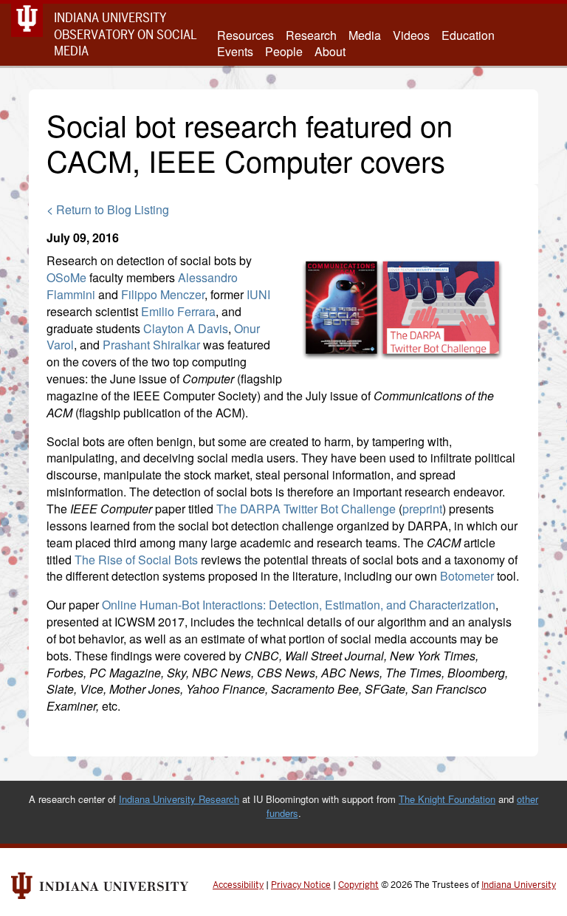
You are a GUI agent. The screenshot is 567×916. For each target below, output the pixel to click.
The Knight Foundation (447, 799)
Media (364, 35)
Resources (245, 35)
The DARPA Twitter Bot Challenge (306, 508)
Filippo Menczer (163, 294)
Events (235, 52)
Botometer (467, 575)
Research (311, 35)
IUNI (258, 294)
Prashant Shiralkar (151, 344)
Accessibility (238, 885)
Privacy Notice (301, 885)
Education (468, 35)
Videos (411, 35)
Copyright (358, 885)
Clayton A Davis (185, 328)
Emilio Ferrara (178, 311)
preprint (422, 508)
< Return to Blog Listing (108, 209)
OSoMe (66, 277)
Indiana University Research (179, 799)
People (284, 52)
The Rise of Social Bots (136, 559)
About (330, 52)
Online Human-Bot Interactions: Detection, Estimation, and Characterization (298, 604)
